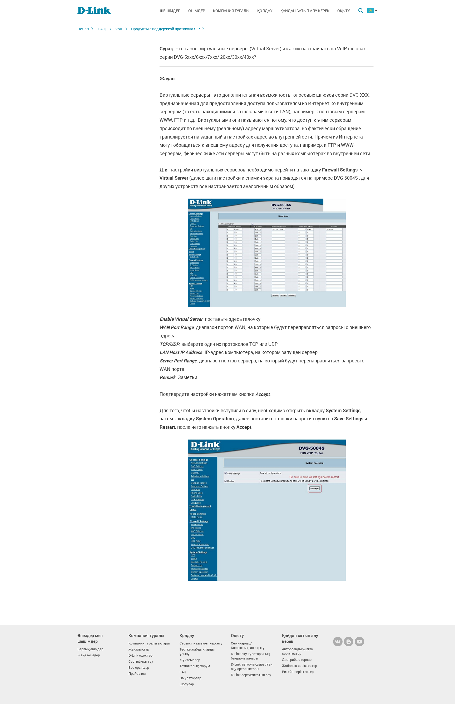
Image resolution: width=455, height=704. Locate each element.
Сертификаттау (140, 661)
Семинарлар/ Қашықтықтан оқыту (248, 645)
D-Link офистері (140, 655)
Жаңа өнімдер (88, 655)
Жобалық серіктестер (299, 665)
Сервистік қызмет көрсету (201, 643)
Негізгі (83, 28)
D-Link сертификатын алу (251, 675)
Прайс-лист (137, 673)
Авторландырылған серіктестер (297, 651)
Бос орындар (138, 667)
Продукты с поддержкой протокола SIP (165, 28)
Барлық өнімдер (90, 649)
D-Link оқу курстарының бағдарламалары (250, 656)
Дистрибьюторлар (296, 659)
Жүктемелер (190, 660)
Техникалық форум (195, 666)
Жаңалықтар (138, 649)
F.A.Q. (102, 28)
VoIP (119, 28)
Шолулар (187, 684)
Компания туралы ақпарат (149, 643)
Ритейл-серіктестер (298, 671)
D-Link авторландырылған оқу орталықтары (251, 666)
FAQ (183, 672)
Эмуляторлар (190, 678)
